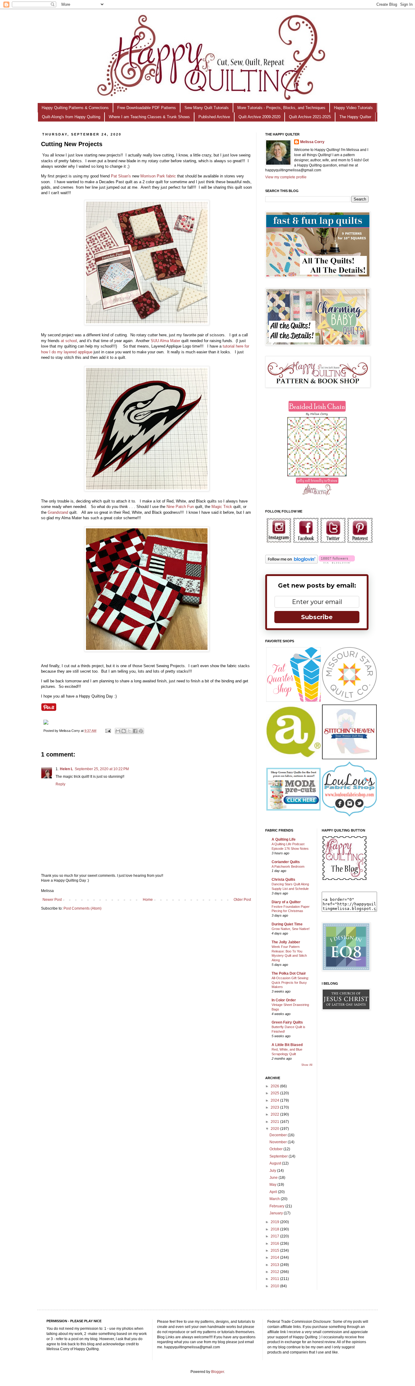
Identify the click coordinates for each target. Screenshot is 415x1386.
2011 (275, 1279)
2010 (275, 1286)
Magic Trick (221, 506)
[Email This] (118, 731)
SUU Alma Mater (166, 340)
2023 (275, 1107)
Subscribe (317, 617)
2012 (275, 1272)
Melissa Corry (312, 142)
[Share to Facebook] (135, 731)
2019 (275, 1222)
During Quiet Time (287, 924)
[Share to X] (129, 731)
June (274, 1177)
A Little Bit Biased (287, 1045)
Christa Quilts (283, 879)
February (277, 1206)
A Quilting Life (284, 839)
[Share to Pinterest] (141, 731)
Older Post (242, 899)
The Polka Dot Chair (289, 973)
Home (148, 899)
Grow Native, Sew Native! (291, 929)
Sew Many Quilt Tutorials (206, 107)
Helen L (66, 769)
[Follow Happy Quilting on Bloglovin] (291, 562)
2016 (275, 1243)
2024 (275, 1100)
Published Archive (214, 117)
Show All (306, 1064)
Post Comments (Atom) (82, 908)
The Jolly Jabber (286, 942)
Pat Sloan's (121, 176)
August (275, 1163)
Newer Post (52, 899)
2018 (275, 1229)
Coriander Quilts (286, 862)
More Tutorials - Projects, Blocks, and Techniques (281, 107)
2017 (275, 1236)
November (278, 1142)
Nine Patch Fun (180, 506)
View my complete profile (286, 177)
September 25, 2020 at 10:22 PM (102, 769)
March (275, 1199)
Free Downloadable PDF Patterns (146, 107)
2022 (275, 1114)
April (273, 1192)
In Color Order (284, 1000)
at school (69, 340)
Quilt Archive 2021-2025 (310, 117)
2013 (275, 1265)
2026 (275, 1086)
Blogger (217, 1372)
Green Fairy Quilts (287, 1022)
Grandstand (58, 512)
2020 (275, 1129)
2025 (275, 1093)
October (276, 1149)
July (273, 1170)
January (276, 1213)
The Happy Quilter (355, 117)
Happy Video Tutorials (353, 107)
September (279, 1156)
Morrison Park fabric (158, 176)
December (278, 1135)
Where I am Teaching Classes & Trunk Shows (149, 117)
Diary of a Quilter (286, 902)
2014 (275, 1257)
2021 (275, 1122)
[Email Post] (108, 730)
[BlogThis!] (124, 731)
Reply (60, 784)
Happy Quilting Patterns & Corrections (75, 107)
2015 (275, 1250)
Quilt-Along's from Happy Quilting (71, 117)
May (273, 1184)
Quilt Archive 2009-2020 (259, 117)
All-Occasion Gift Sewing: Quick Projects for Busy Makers (290, 982)
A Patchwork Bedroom (288, 866)
